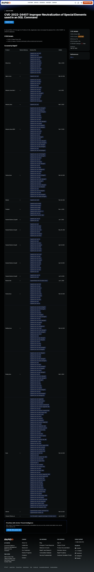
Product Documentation (63, 547)
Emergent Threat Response (47, 545)
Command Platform (9, 545)
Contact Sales (8, 561)
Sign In (59, 543)
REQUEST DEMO (9, 22)
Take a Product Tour (9, 558)
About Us (24, 543)
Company (54, 2)
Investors (24, 555)
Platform (30, 2)
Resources (42, 2)
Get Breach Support (9, 560)
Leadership (25, 545)
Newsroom (25, 547)
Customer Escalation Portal (64, 555)
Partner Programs (26, 552)
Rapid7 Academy (61, 552)
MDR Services (8, 549)
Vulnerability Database (45, 552)
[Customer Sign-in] (81, 3)
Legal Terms (12, 567)
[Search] (75, 3)
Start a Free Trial (8, 556)
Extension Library (61, 550)
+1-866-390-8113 (79, 542)
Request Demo (87, 2)
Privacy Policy (19, 567)
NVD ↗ (72, 57)
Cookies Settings (53, 567)
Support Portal (61, 545)
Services (36, 2)
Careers (24, 557)
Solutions (6, 550)
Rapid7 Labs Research (45, 550)
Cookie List (35, 567)
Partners (48, 2)
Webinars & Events (44, 547)
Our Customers (26, 550)
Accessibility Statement (44, 567)
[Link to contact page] (78, 3)
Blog (41, 543)
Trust (31, 567)
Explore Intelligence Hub (14, 530)
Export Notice (26, 567)
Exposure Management (10, 547)
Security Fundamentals (46, 555)
